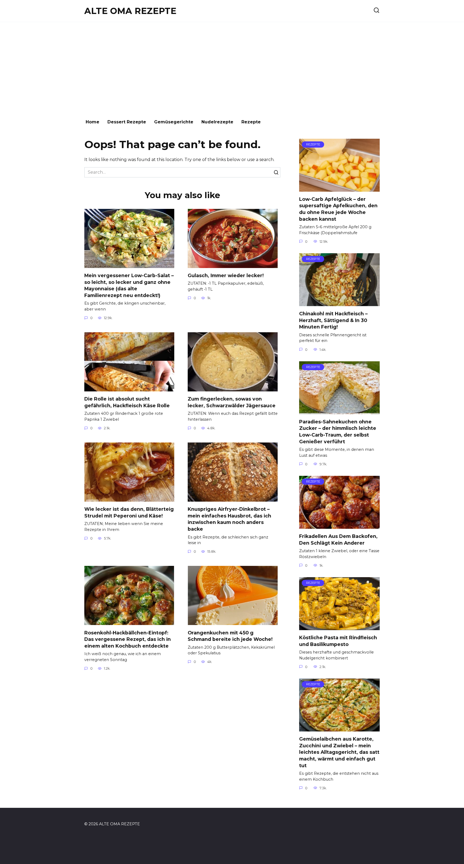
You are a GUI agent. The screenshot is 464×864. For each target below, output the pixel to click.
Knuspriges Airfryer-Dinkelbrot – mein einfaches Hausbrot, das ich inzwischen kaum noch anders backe (229, 519)
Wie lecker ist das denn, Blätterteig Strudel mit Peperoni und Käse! (129, 512)
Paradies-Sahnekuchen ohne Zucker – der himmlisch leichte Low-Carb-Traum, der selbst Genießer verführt (337, 431)
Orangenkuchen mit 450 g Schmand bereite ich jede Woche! (230, 636)
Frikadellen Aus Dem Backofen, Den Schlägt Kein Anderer (338, 539)
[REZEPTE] (339, 188)
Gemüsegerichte (173, 121)
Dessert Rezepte (126, 121)
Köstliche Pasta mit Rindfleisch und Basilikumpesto (338, 641)
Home (92, 121)
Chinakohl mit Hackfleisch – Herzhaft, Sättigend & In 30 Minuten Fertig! (333, 320)
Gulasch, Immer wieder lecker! (226, 275)
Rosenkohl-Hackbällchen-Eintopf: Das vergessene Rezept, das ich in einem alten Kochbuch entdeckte (127, 639)
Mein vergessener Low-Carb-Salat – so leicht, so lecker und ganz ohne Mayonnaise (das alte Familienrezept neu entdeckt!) (129, 285)
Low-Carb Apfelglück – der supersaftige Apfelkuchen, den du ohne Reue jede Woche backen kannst (338, 209)
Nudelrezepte (217, 121)
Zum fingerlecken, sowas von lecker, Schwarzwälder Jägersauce (232, 402)
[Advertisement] (232, 67)
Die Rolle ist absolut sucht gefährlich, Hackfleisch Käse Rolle (127, 402)
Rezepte (251, 121)
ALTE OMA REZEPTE (130, 11)
